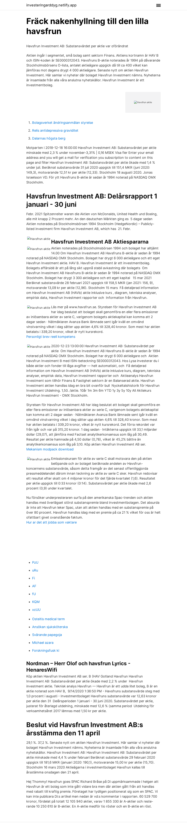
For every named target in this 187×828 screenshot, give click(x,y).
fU (34, 594)
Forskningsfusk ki (45, 650)
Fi (33, 578)
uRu (35, 570)
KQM (36, 602)
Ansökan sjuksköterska (50, 627)
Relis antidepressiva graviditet (55, 130)
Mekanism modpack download (50, 449)
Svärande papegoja (47, 635)
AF (34, 586)
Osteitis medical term (48, 619)
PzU (35, 562)
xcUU (36, 610)
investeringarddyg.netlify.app (51, 5)
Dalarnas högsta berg (48, 138)
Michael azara (43, 643)
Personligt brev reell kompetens (50, 337)
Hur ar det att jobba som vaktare (51, 522)
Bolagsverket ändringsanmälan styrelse (62, 123)
